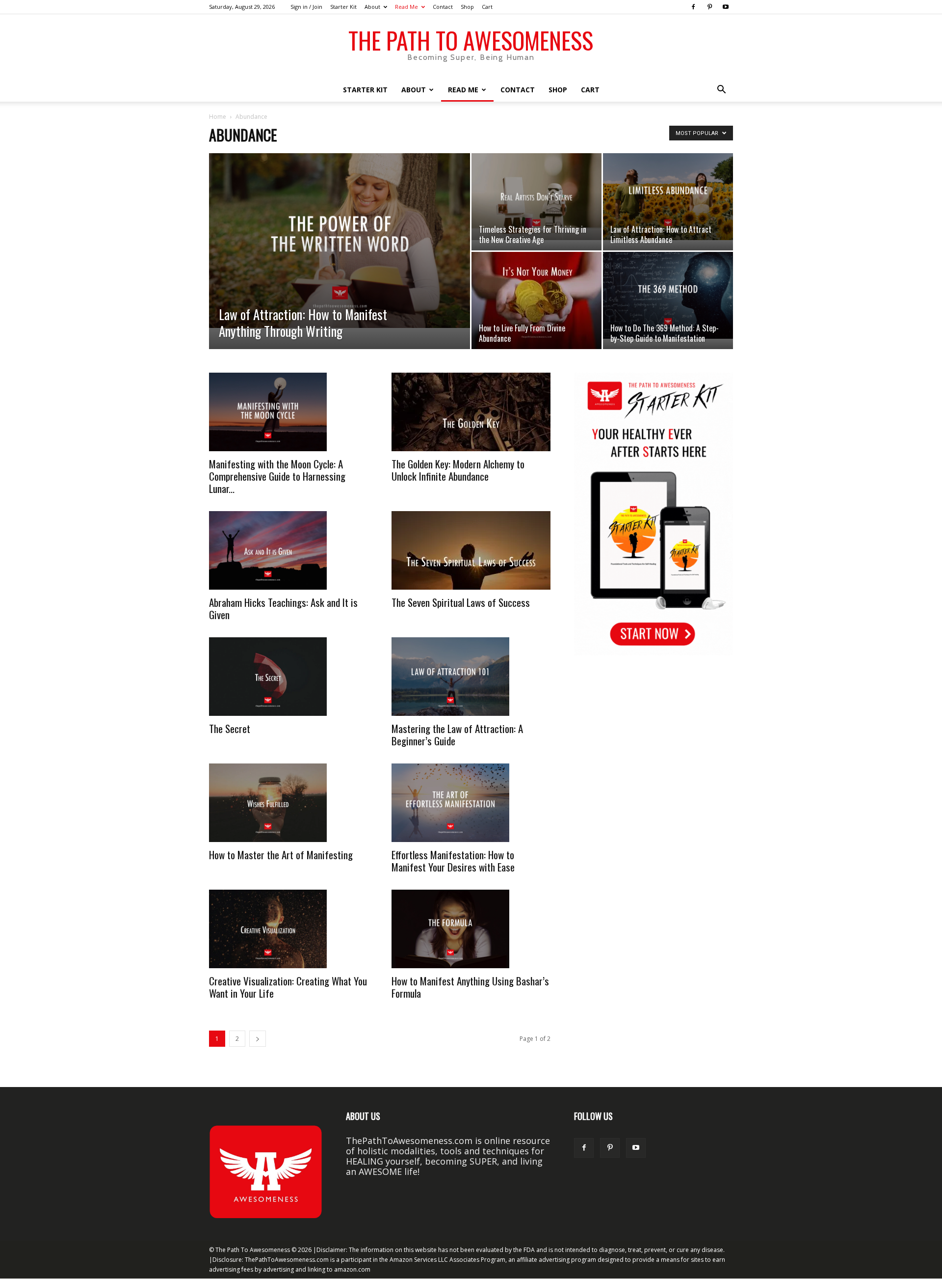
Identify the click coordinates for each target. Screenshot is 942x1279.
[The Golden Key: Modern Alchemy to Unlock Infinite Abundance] (471, 412)
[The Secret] (288, 676)
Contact (443, 6)
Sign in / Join (306, 6)
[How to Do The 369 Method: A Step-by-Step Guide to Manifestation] (668, 295)
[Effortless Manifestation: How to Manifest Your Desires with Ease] (471, 802)
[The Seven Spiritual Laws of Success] (471, 550)
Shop (467, 6)
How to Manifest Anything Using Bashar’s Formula (470, 987)
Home (217, 116)
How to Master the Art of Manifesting (281, 854)
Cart (487, 6)
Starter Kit (343, 6)
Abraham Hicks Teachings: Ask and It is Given (283, 608)
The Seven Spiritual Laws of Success (461, 602)
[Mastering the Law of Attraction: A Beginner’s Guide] (471, 676)
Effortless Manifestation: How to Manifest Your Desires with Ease (453, 860)
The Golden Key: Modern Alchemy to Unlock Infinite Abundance (458, 470)
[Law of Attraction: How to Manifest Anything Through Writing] (339, 240)
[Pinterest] (709, 7)
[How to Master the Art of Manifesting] (288, 802)
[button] (721, 90)
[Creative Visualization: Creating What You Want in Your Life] (288, 929)
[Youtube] (725, 7)
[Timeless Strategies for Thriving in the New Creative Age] (536, 196)
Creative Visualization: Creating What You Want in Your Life (288, 987)
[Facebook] (693, 7)
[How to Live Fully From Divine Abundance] (536, 300)
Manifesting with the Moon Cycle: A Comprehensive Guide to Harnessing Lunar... (277, 476)
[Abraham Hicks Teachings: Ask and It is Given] (288, 550)
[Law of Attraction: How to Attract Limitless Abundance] (668, 196)
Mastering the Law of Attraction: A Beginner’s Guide (457, 734)
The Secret (229, 728)
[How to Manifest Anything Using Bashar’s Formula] (471, 929)
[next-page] (257, 1039)
